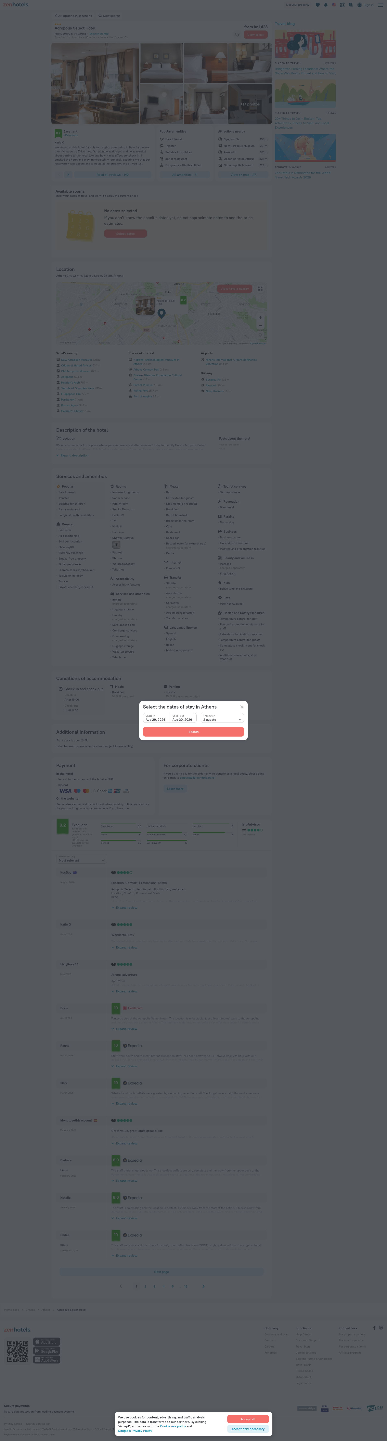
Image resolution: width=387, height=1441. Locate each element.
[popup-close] (242, 706)
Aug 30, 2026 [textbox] (182, 719)
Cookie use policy (173, 1426)
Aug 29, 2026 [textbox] (155, 719)
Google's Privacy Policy (135, 1431)
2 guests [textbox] (209, 719)
